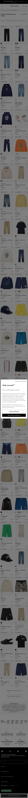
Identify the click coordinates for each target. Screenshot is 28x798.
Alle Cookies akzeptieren (14, 415)
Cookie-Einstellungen (14, 411)
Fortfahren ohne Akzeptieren (20, 381)
